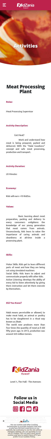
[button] (3, 5)
